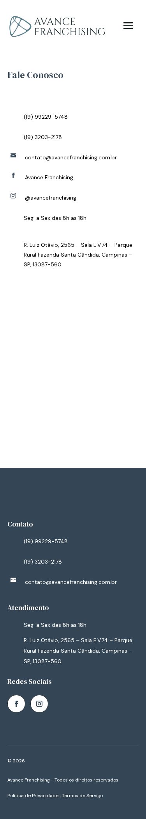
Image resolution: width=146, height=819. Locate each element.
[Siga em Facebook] (16, 704)
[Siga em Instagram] (39, 704)
